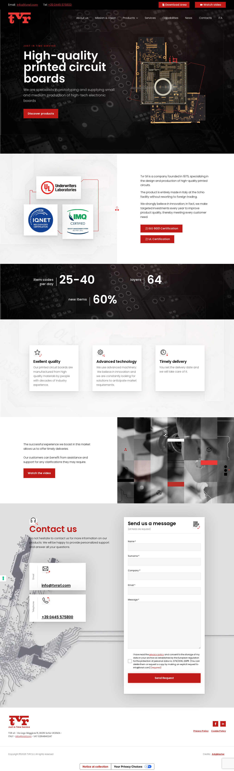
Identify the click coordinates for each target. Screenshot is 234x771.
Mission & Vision (105, 18)
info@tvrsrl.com (27, 5)
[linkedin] (223, 724)
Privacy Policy (200, 731)
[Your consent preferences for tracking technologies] (3, 578)
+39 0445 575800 (60, 5)
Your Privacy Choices (128, 766)
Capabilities (170, 18)
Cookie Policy (218, 731)
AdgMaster (218, 754)
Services (150, 18)
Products (129, 18)
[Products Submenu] (138, 18)
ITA (220, 18)
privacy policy (156, 654)
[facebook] (215, 724)
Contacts (205, 18)
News (188, 18)
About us (82, 18)
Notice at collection (95, 766)
